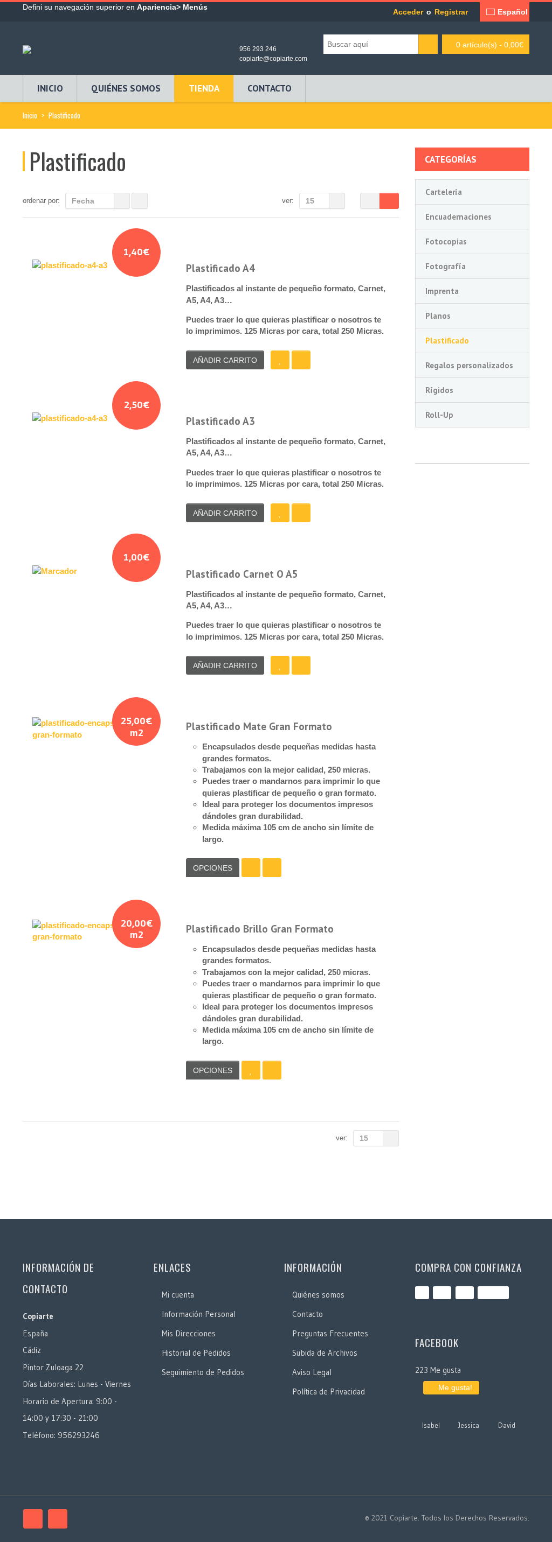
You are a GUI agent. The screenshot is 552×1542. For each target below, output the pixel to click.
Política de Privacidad (328, 1391)
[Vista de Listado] (389, 201)
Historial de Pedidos (196, 1353)
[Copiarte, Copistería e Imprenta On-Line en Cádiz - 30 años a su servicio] (27, 46)
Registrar (451, 12)
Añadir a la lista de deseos (280, 360)
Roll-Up (439, 415)
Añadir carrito (225, 360)
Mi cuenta (178, 1294)
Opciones (212, 868)
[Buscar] (428, 44)
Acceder (408, 12)
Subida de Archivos (324, 1353)
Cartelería (443, 192)
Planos (438, 316)
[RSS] (57, 1519)
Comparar (301, 360)
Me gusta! (454, 1387)
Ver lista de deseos (251, 867)
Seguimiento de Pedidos (203, 1372)
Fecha (83, 201)
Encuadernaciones (458, 217)
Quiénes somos (126, 88)
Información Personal (199, 1314)
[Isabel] (431, 1411)
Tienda (204, 88)
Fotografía (445, 266)
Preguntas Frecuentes (330, 1333)
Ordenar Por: (41, 201)
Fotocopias (446, 241)
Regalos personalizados (469, 365)
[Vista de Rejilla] (370, 201)
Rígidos (439, 390)
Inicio (50, 88)
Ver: (288, 201)
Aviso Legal (312, 1372)
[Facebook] (33, 1519)
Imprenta (442, 291)
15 (310, 201)
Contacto (269, 88)
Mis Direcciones (189, 1333)
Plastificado (447, 340)
